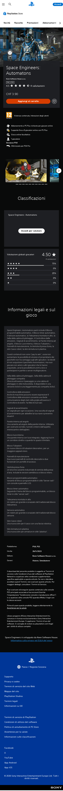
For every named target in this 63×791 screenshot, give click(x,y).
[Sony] (56, 789)
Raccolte (18, 22)
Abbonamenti (49, 22)
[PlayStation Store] (13, 13)
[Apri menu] (3, 4)
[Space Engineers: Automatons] (26, 170)
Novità (7, 22)
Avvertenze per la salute (17, 608)
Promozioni (32, 22)
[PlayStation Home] (31, 4)
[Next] (58, 170)
